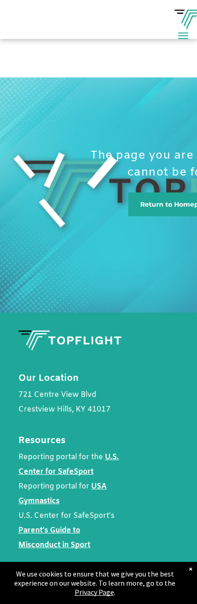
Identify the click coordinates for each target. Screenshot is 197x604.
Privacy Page (94, 592)
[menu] (183, 36)
